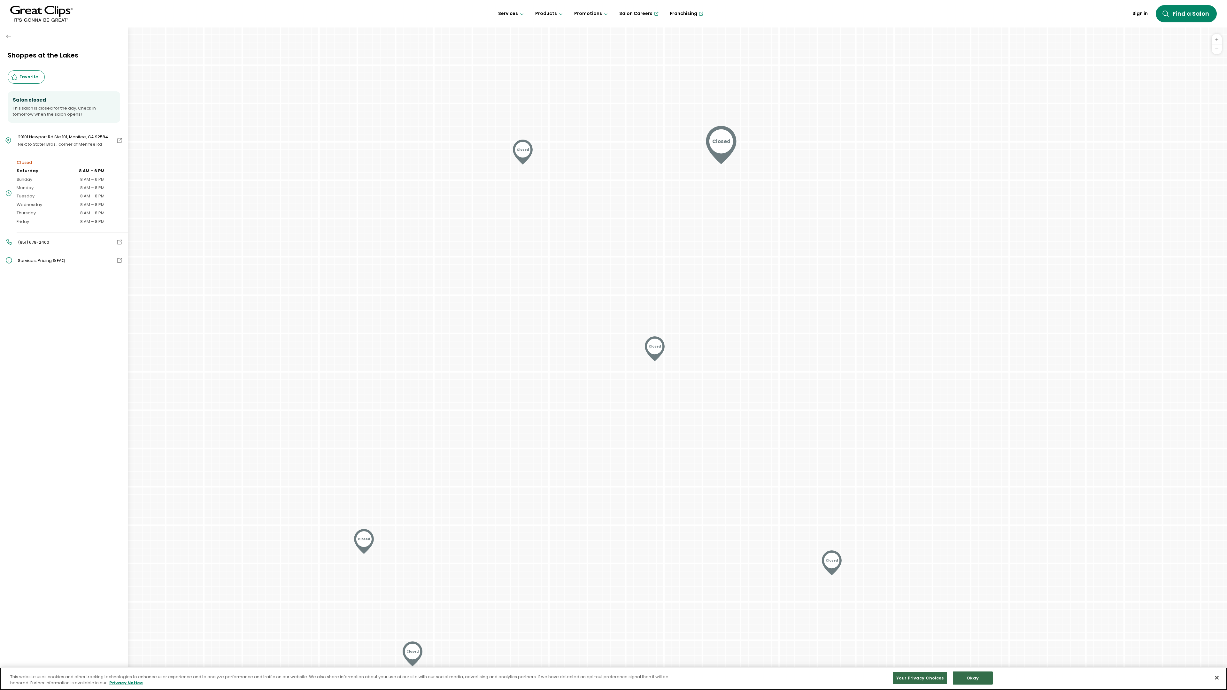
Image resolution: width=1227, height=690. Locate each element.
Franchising (683, 13)
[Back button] (8, 36)
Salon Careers (635, 13)
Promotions (588, 13)
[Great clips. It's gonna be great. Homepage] (41, 14)
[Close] (1217, 678)
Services (508, 13)
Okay (973, 678)
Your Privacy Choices (920, 678)
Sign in (1140, 13)
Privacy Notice (126, 683)
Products (546, 13)
